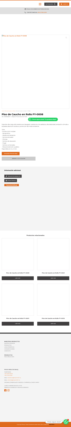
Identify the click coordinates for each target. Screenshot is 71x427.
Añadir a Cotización (18, 158)
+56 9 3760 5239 (42, 12)
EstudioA (51, 424)
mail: (12, 377)
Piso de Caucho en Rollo (10, 111)
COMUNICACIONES (9, 349)
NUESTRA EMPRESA (9, 343)
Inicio (3, 111)
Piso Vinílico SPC (9, 356)
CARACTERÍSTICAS (9, 347)
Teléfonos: (8, 372)
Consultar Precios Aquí (10, 153)
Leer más (17, 278)
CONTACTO (7, 350)
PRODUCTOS (7, 345)
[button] (50, 4)
